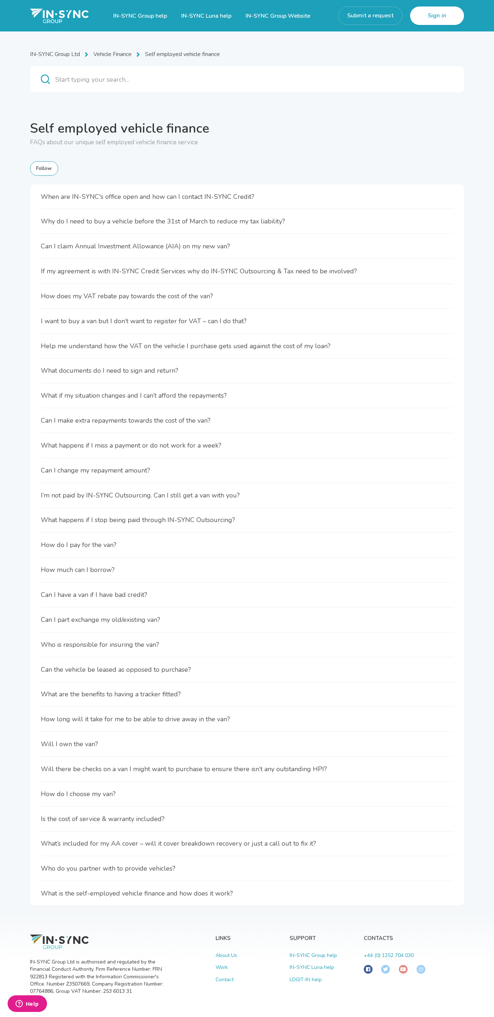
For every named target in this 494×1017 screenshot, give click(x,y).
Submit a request (370, 16)
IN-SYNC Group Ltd (55, 54)
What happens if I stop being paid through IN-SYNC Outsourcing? (138, 520)
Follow (44, 168)
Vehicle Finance (112, 54)
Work (222, 967)
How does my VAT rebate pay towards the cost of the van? (127, 296)
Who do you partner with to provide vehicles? (108, 868)
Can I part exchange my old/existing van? (100, 619)
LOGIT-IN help (306, 979)
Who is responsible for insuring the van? (100, 644)
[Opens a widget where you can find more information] (27, 1004)
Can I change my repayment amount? (95, 470)
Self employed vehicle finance (182, 54)
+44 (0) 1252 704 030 (389, 955)
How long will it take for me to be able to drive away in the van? (135, 719)
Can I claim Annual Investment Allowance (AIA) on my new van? (135, 246)
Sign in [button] (437, 16)
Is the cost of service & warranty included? (103, 819)
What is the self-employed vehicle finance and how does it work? (137, 893)
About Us (226, 955)
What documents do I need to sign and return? (109, 370)
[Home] (59, 16)
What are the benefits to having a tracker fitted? (111, 694)
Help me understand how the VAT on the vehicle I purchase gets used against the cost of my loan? (186, 346)
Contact (225, 979)
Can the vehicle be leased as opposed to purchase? (116, 669)
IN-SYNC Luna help (206, 16)
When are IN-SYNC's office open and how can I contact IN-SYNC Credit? (147, 196)
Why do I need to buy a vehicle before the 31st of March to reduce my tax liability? (163, 221)
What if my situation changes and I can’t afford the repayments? (134, 395)
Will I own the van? (69, 744)
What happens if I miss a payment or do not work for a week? (131, 445)
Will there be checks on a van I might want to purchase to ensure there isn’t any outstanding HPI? (184, 769)
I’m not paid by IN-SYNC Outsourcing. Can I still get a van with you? (140, 495)
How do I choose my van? (78, 794)
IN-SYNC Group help (140, 16)
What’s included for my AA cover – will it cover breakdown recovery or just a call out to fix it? (178, 843)
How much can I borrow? (78, 569)
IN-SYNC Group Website (278, 16)
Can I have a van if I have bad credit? (94, 594)
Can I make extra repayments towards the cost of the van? (125, 420)
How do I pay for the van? (78, 544)
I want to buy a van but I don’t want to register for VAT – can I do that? (144, 321)
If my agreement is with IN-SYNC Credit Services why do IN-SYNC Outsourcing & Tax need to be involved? (199, 271)
